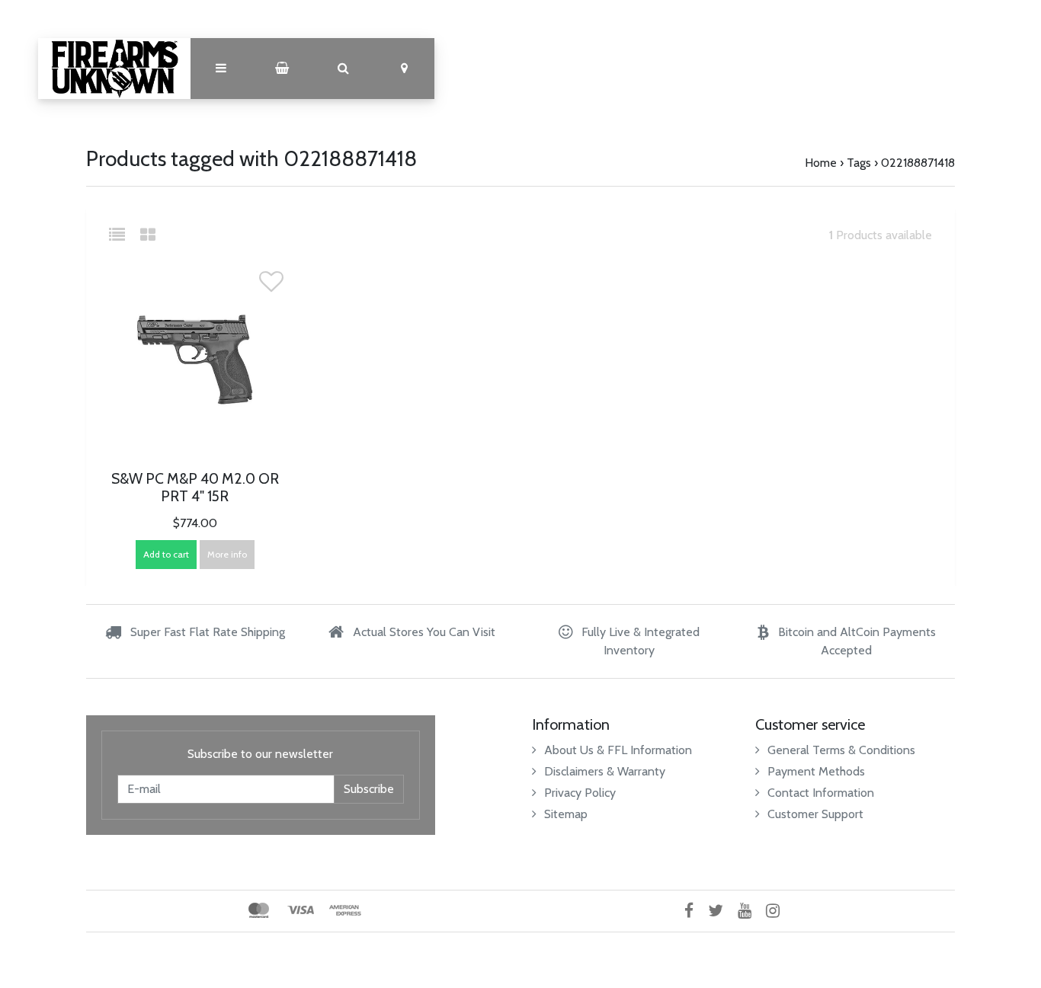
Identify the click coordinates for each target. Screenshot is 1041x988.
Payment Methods (816, 771)
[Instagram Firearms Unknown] (778, 910)
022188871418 (918, 162)
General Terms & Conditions (841, 750)
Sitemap (566, 814)
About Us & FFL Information (618, 750)
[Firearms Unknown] (114, 68)
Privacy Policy (580, 792)
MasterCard (258, 910)
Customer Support (815, 814)
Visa (300, 910)
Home (821, 162)
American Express (345, 910)
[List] (123, 235)
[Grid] (147, 235)
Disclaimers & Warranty (604, 771)
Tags (859, 162)
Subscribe (369, 789)
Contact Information (820, 792)
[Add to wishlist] (271, 286)
